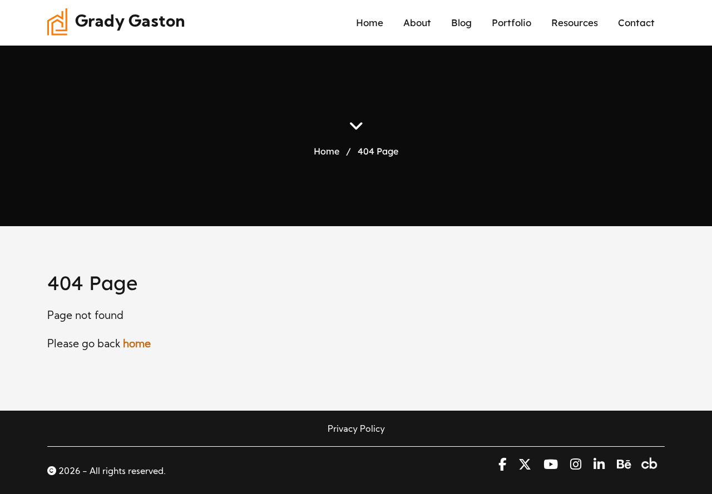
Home (369, 22)
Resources (574, 22)
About (417, 22)
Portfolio (511, 22)
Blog (461, 22)
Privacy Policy (356, 429)
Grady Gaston (130, 22)
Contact (636, 22)
